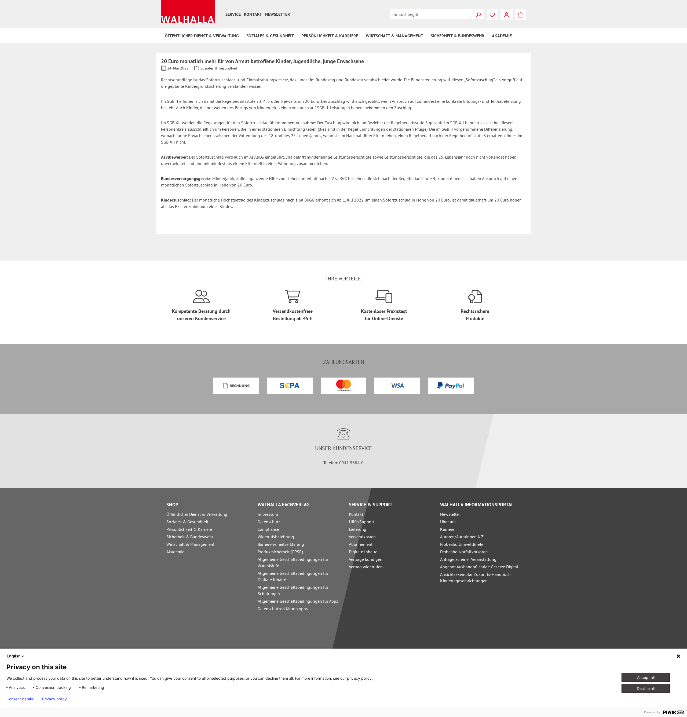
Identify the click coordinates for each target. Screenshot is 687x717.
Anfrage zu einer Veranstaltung (468, 559)
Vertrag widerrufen (366, 566)
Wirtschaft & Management (190, 544)
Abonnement (360, 544)
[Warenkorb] (520, 14)
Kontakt (253, 14)
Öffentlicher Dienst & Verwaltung (196, 514)
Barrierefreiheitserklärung (281, 544)
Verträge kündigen (365, 559)
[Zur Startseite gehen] (188, 11)
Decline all (646, 688)
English (14, 656)
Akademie (175, 551)
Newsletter (277, 14)
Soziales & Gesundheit (187, 521)
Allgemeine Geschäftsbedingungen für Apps (298, 601)
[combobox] (431, 14)
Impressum (268, 514)
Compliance (268, 529)
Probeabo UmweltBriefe (461, 544)
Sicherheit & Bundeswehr (189, 536)
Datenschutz (269, 521)
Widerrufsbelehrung (276, 536)
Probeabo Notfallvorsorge (464, 551)
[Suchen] (478, 14)
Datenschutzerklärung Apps (283, 608)
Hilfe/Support (361, 521)
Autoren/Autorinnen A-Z (462, 536)
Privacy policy (54, 699)
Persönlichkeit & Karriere (189, 529)
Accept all (646, 677)
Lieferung (357, 529)
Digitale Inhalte (363, 551)
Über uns (448, 521)
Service (233, 14)
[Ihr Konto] (506, 14)
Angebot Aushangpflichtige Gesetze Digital (479, 566)
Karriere (447, 529)
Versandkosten (362, 536)
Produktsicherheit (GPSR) (280, 551)
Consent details (20, 699)
